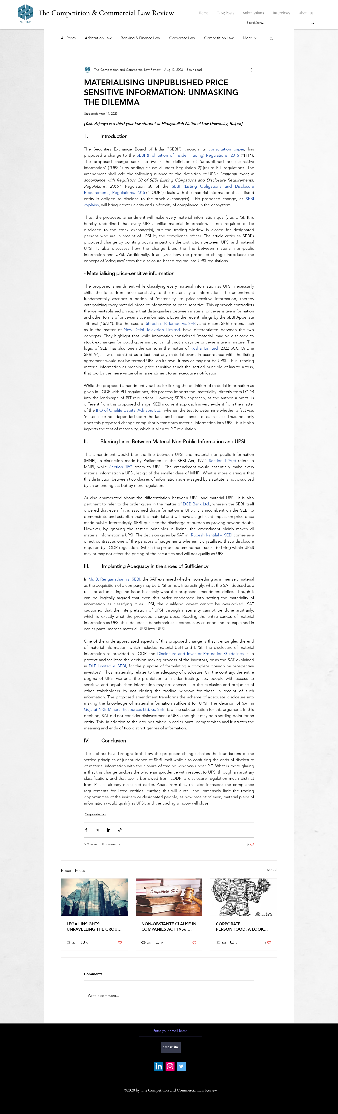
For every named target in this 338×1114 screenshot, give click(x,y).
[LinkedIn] (158, 1066)
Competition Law (219, 38)
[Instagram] (170, 1066)
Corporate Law (182, 38)
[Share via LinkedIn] (108, 830)
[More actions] (251, 69)
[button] (271, 38)
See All (272, 870)
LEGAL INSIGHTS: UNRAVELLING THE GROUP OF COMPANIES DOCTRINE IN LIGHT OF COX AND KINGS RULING (93, 926)
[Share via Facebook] (86, 830)
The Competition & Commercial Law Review (106, 13)
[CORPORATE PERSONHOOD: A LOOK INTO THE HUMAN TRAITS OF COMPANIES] (243, 897)
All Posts (68, 38)
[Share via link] (120, 830)
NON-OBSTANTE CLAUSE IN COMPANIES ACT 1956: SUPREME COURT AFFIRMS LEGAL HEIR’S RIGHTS (168, 926)
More (247, 38)
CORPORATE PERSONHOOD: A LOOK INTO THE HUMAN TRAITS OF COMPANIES (241, 926)
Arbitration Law (98, 38)
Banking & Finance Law (140, 38)
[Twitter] (181, 1066)
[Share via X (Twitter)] (97, 830)
